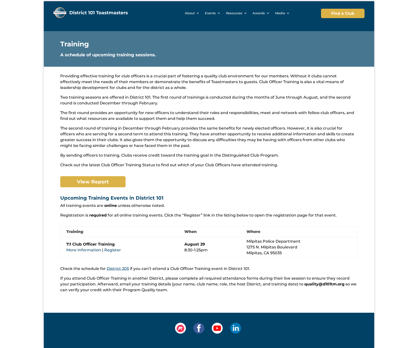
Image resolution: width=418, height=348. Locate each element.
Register (112, 250)
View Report (93, 182)
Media (280, 13)
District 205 (118, 268)
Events (210, 13)
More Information (83, 250)
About (190, 13)
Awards (259, 13)
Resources (234, 13)
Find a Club (342, 13)
